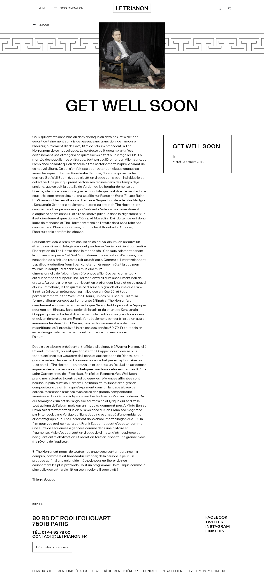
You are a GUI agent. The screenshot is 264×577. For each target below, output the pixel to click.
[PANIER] (229, 8)
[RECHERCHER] (219, 8)
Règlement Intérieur (121, 571)
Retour (43, 25)
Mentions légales (72, 571)
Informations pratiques (52, 547)
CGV (95, 571)
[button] (39, 8)
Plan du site (42, 571)
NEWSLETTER (172, 571)
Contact (150, 571)
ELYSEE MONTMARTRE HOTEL (208, 571)
